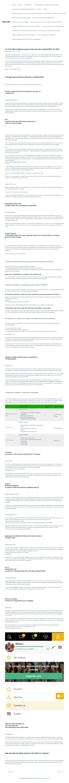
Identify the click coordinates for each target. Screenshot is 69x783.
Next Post (59, 771)
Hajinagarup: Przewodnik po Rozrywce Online (55, 13)
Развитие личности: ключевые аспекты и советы (49, 30)
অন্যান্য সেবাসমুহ (28, 4)
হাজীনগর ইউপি (6, 22)
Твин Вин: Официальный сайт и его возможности (53, 26)
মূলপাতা (13, 4)
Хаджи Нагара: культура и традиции (20, 22)
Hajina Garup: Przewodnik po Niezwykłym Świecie (43, 17)
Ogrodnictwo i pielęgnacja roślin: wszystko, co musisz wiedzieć (26, 26)
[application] (22, 5)
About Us (40, 9)
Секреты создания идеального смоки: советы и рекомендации (26, 39)
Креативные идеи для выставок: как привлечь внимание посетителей (46, 22)
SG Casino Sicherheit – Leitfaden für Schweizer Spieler (46, 4)
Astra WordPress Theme (44, 778)
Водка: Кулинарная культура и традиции (21, 17)
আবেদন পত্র (19, 4)
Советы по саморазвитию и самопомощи (46, 35)
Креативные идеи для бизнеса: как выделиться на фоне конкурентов (28, 13)
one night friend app (13, 162)
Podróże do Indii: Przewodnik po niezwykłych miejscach (24, 30)
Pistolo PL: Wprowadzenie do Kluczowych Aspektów (23, 35)
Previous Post (10, 771)
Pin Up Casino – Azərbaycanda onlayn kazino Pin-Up (24, 9)
